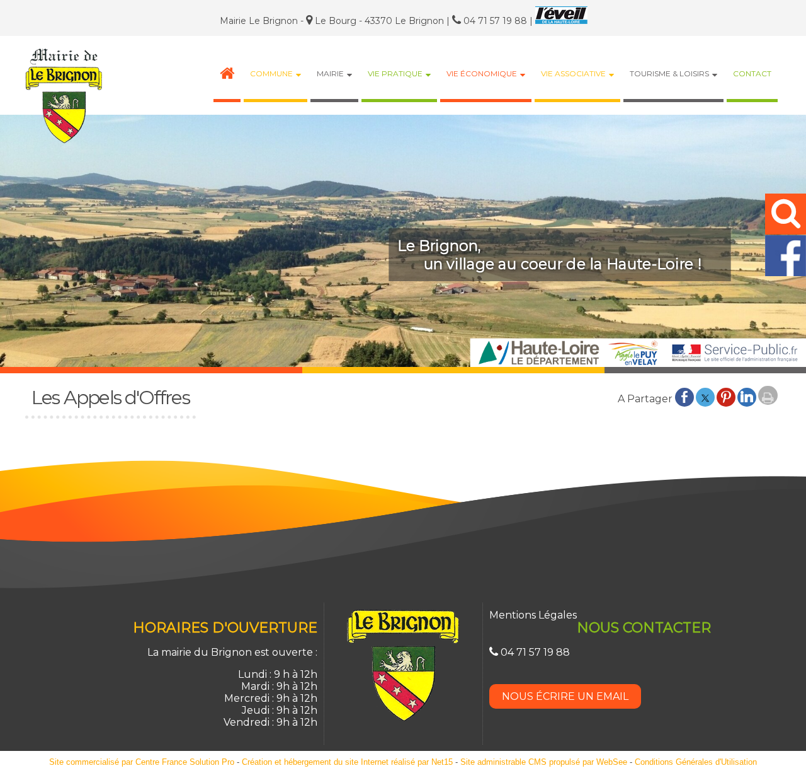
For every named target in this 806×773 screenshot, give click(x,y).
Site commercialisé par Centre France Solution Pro (141, 762)
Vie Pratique (395, 73)
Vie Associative (573, 73)
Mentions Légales (533, 615)
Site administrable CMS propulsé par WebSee (543, 762)
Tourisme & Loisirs (669, 73)
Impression (768, 395)
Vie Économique (481, 73)
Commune (271, 73)
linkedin (746, 396)
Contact (752, 73)
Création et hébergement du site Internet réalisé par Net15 (347, 762)
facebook (684, 396)
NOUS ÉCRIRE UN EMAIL (565, 696)
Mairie (330, 73)
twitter (705, 396)
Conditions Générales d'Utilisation (696, 762)
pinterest (726, 396)
